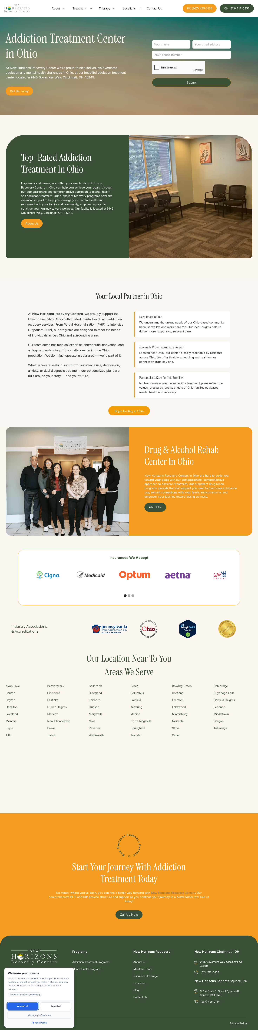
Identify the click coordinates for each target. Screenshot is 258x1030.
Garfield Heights (224, 700)
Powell (51, 728)
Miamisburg (179, 714)
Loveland (12, 714)
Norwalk (177, 721)
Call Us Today (19, 91)
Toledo (51, 735)
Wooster (136, 735)
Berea (134, 686)
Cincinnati (53, 693)
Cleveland (95, 693)
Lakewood (179, 707)
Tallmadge (220, 728)
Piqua (9, 728)
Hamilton (12, 707)
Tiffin (9, 735)
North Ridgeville (140, 721)
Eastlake (52, 700)
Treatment (79, 8)
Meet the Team (142, 969)
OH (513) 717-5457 (237, 8)
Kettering (136, 707)
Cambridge (221, 686)
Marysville (95, 714)
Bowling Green (182, 686)
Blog (136, 990)
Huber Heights (57, 707)
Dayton (10, 700)
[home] (16, 8)
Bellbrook (95, 686)
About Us (139, 962)
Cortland (177, 693)
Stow (175, 728)
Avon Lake (13, 686)
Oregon (219, 721)
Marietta (52, 714)
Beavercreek (55, 686)
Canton (10, 693)
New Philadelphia (58, 721)
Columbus (137, 693)
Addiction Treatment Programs (90, 962)
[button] (58, 8)
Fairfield (135, 700)
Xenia (175, 735)
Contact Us (140, 997)
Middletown (221, 714)
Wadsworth (96, 735)
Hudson (94, 707)
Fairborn (94, 700)
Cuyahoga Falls (224, 693)
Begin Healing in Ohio (129, 411)
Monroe (11, 721)
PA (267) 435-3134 (199, 8)
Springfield (137, 728)
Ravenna (95, 728)
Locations (129, 8)
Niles (92, 721)
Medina (135, 714)
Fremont (177, 700)
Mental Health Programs (86, 969)
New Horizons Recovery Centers (173, 892)
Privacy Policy (238, 1023)
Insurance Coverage (145, 976)
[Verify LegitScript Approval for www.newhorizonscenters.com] (188, 628)
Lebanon (219, 707)
